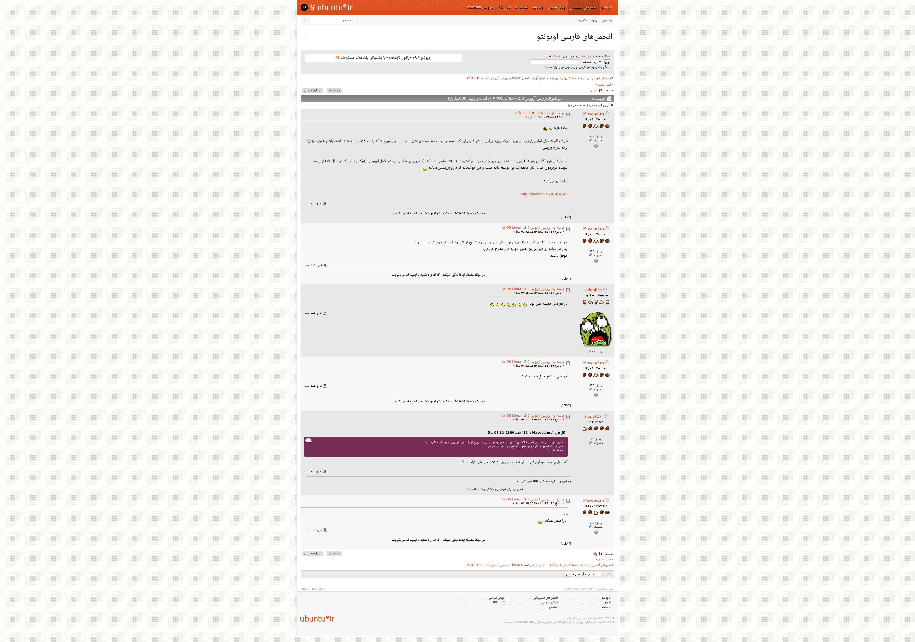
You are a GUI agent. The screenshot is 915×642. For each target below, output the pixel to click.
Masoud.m (593, 114)
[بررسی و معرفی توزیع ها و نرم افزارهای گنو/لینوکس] (596, 147)
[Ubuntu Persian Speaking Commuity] (315, 618)
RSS (314, 589)
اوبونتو (607, 7)
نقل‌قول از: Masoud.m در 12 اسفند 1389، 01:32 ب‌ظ (526, 433)
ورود (594, 20)
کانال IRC (504, 7)
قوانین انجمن (550, 602)
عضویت (582, 20)
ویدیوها (538, 7)
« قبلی (609, 85)
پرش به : (607, 574)
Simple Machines (604, 589)
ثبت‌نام (556, 56)
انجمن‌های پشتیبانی (584, 7)
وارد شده (585, 56)
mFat (516, 78)
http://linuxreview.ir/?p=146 (544, 194)
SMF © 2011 (587, 589)
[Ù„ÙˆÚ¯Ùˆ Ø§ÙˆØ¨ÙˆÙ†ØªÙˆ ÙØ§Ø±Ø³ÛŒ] (332, 7)
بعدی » (599, 85)
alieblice (593, 290)
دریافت (606, 607)
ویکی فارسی (557, 7)
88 (304, 7)
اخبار (608, 602)
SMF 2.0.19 (571, 589)
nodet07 (593, 417)
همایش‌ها (521, 7)
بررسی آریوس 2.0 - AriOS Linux (539, 113)
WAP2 (322, 589)
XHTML (305, 589)
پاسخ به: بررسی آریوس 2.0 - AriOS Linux (533, 228)
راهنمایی (606, 20)
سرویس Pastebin (480, 7)
